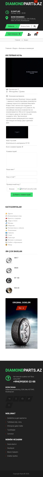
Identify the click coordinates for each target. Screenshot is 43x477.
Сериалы (11, 233)
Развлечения (12, 230)
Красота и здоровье (14, 218)
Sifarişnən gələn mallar (15, 426)
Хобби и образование (15, 242)
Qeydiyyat (10, 448)
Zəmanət (10, 434)
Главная (17, 40)
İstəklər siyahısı (12, 456)
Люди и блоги (12, 221)
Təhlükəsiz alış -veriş (14, 422)
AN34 (16, 268)
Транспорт (11, 237)
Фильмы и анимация (26, 48)
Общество (11, 225)
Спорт (10, 235)
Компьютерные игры (15, 216)
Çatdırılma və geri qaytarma (16, 418)
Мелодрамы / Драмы (17, 91)
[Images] (17, 132)
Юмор (10, 245)
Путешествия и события (16, 228)
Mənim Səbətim (12, 452)
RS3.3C (16, 288)
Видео (15, 48)
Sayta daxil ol (11, 444)
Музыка (10, 223)
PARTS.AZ (21, 4)
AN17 (16, 258)
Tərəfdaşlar (11, 430)
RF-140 (16, 278)
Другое (10, 213)
